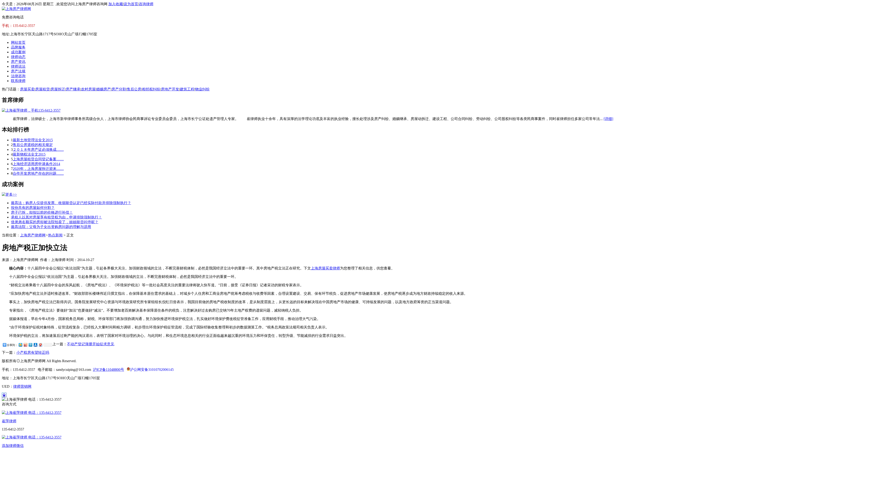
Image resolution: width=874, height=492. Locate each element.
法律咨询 (18, 76)
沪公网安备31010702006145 (152, 370)
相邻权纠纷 (151, 89)
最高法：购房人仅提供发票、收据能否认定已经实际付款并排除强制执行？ (71, 203)
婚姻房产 (103, 89)
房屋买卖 (27, 89)
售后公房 (134, 89)
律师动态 (18, 57)
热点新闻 (55, 235)
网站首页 (18, 42)
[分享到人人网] (35, 345)
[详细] (608, 119)
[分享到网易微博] (40, 345)
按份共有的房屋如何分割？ (33, 208)
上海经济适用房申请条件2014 (36, 164)
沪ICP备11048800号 (108, 370)
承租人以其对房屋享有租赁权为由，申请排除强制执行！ (56, 217)
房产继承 (73, 89)
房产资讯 (18, 62)
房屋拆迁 (58, 89)
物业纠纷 (202, 89)
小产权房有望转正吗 (32, 352)
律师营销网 (22, 386)
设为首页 (131, 4)
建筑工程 (187, 89)
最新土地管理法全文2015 (33, 140)
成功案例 (18, 52)
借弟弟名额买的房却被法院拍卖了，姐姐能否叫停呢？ (54, 222)
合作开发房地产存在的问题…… (38, 173)
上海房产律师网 (33, 235)
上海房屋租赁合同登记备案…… (38, 159)
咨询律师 (146, 4)
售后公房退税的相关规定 (33, 145)
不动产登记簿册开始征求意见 (90, 344)
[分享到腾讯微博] (30, 345)
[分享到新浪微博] (25, 345)
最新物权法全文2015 (29, 154)
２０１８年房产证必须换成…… (38, 149)
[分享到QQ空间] (20, 345)
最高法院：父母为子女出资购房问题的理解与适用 (51, 227)
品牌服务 (18, 47)
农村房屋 (88, 89)
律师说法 (18, 66)
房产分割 (119, 89)
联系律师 (18, 81)
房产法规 (18, 71)
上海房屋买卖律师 (325, 268)
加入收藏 (115, 4)
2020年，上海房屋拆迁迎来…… (38, 169)
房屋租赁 (42, 89)
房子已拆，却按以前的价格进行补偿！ (42, 212)
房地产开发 (170, 89)
